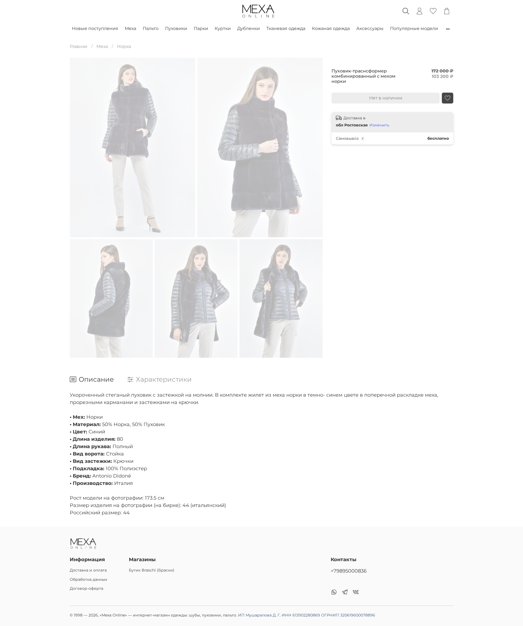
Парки (201, 28)
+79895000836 (349, 571)
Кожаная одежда (331, 28)
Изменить (379, 125)
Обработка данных (88, 579)
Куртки (223, 28)
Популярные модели (414, 28)
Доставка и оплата (88, 570)
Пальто (151, 28)
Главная (78, 46)
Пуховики (176, 28)
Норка (124, 46)
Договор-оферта (86, 588)
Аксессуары (370, 28)
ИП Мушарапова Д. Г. (306, 615)
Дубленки (248, 28)
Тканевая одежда (285, 28)
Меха (130, 28)
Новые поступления (95, 28)
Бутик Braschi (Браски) (151, 570)
